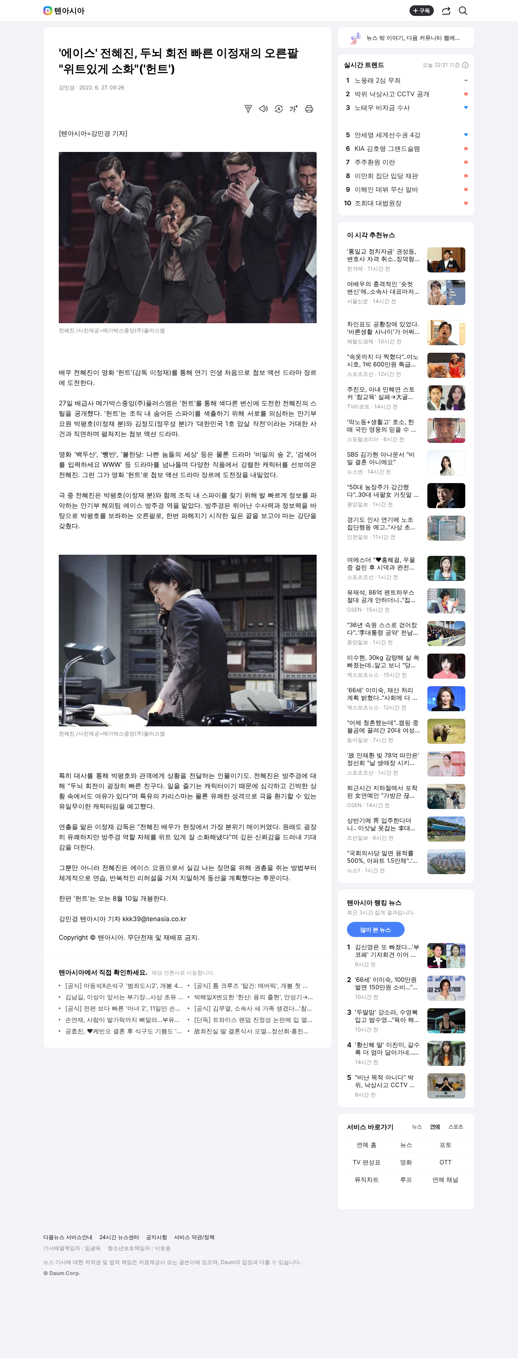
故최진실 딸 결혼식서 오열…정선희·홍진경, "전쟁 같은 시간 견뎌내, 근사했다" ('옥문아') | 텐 (253, 1031)
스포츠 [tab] (455, 1126)
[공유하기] (446, 10)
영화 (406, 1162)
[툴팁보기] (465, 65)
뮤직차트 (367, 1179)
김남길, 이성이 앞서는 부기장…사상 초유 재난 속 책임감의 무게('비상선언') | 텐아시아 (124, 997)
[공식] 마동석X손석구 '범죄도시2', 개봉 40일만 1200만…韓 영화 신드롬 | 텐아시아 (124, 985)
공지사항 (156, 1237)
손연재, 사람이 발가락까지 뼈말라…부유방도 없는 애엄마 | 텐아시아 (124, 1019)
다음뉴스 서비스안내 (68, 1237)
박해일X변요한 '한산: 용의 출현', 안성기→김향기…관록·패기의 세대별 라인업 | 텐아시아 (253, 997)
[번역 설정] (278, 109)
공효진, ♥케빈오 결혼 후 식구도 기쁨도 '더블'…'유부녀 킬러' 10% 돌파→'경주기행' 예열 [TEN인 (124, 1031)
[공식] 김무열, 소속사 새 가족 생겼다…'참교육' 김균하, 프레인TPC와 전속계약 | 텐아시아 (253, 1008)
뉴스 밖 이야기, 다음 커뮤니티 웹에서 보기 (420, 37)
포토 (446, 1144)
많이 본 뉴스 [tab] (375, 929)
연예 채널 (445, 1179)
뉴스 (406, 1144)
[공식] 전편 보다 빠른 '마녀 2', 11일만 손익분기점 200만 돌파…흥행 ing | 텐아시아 (124, 1008)
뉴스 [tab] (417, 1126)
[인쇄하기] (309, 109)
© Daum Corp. (61, 1273)
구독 (424, 10)
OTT (446, 1162)
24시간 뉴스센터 (119, 1237)
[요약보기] (248, 109)
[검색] (465, 10)
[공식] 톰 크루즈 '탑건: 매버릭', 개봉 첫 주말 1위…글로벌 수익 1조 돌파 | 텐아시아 (253, 985)
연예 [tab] (435, 1126)
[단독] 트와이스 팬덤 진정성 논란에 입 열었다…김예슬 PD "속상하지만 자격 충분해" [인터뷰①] (253, 1019)
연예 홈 (366, 1144)
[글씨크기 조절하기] (293, 109)
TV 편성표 (367, 1162)
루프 (406, 1179)
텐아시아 (69, 10)
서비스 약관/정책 (194, 1237)
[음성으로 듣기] (263, 109)
